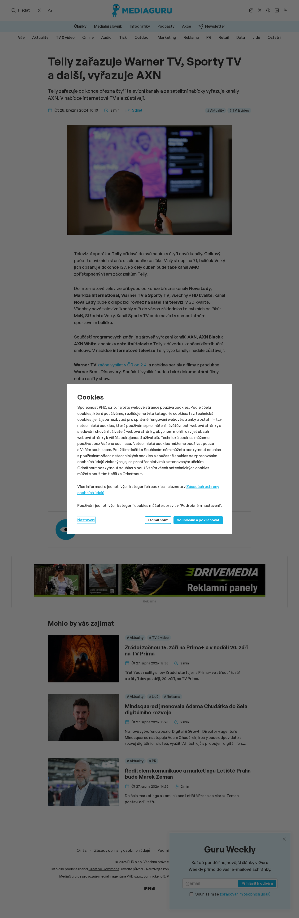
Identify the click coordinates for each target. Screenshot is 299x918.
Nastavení (86, 520)
